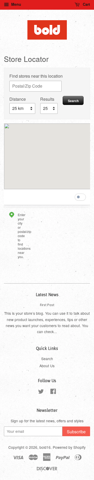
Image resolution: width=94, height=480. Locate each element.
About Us (47, 365)
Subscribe (76, 432)
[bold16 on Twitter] (41, 392)
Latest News (47, 294)
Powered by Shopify (69, 447)
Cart (86, 4)
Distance (17, 99)
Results (47, 99)
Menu (15, 4)
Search (73, 100)
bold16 (45, 447)
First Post (47, 305)
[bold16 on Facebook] (53, 392)
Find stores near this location (36, 76)
